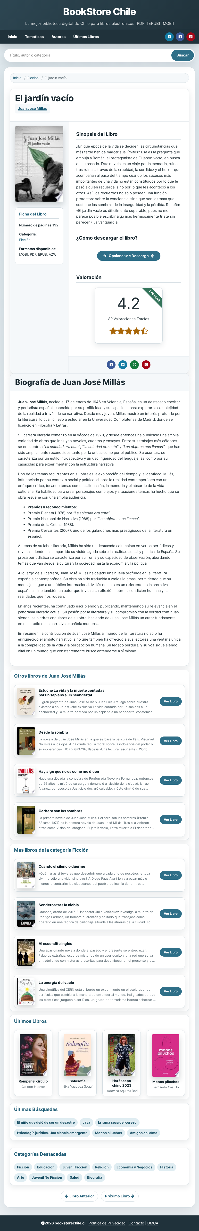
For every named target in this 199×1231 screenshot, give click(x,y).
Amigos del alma (143, 1133)
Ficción (33, 78)
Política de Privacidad (107, 1223)
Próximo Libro (117, 1196)
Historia (166, 1167)
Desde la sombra (53, 732)
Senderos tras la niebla (59, 905)
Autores (58, 36)
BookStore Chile (99, 12)
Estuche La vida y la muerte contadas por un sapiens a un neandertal (71, 692)
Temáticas (34, 36)
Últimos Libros (86, 36)
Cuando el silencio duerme (62, 866)
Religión (102, 1167)
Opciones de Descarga (129, 255)
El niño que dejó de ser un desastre (46, 1122)
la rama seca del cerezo (117, 1122)
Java (86, 1122)
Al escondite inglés (55, 943)
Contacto (136, 1223)
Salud (74, 1177)
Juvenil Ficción (74, 1167)
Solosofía (77, 1081)
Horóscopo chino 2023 (121, 1083)
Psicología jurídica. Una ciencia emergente (52, 1133)
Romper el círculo (33, 1081)
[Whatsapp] (134, 364)
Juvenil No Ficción (47, 1177)
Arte (20, 1177)
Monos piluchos (165, 1082)
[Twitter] (169, 36)
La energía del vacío (56, 982)
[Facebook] (180, 36)
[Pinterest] (190, 36)
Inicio (12, 36)
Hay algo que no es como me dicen (69, 771)
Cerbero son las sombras (60, 811)
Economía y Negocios (134, 1167)
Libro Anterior (81, 1196)
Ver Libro (171, 701)
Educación (46, 1167)
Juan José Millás (32, 108)
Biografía (94, 1177)
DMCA (152, 1223)
